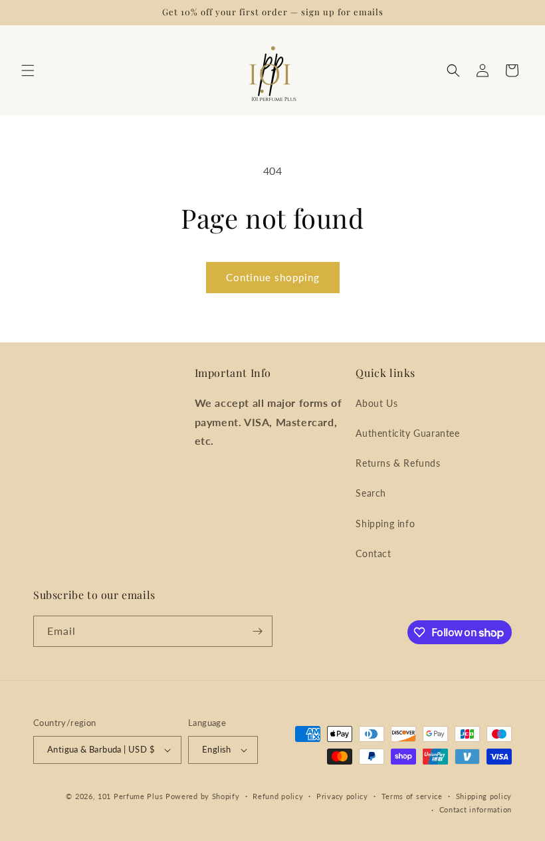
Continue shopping (273, 277)
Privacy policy (342, 796)
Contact (373, 553)
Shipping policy (484, 796)
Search (371, 493)
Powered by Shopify (202, 796)
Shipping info (385, 523)
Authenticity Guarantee (407, 433)
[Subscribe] (257, 631)
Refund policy (278, 796)
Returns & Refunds (398, 463)
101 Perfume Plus (130, 796)
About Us (376, 403)
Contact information (475, 809)
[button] (28, 70)
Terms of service (412, 796)
